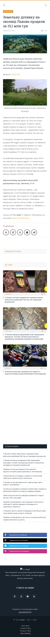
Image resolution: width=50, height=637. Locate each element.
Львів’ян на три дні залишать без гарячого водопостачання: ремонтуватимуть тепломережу (25, 372)
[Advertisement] (26, 241)
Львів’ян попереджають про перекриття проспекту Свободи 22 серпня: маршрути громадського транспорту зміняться (23, 504)
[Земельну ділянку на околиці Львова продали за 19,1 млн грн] (25, 44)
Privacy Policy (25, 631)
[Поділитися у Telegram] (27, 232)
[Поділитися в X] (20, 232)
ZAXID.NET (15, 74)
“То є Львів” (20, 620)
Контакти (25, 626)
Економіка (8, 11)
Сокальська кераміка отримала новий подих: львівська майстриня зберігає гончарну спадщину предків (24, 490)
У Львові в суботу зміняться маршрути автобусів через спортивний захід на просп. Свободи (24, 512)
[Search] (46, 5)
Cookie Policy (25, 628)
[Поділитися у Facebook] (13, 232)
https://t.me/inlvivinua (20, 218)
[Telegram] (27, 596)
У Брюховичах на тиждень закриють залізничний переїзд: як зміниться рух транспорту (22, 477)
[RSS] (34, 596)
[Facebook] (14, 596)
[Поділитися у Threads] (6, 232)
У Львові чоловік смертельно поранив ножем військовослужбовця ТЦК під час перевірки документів (24, 299)
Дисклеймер (25, 633)
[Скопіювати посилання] (34, 232)
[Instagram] (21, 596)
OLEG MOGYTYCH (25, 612)
